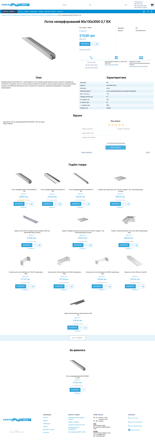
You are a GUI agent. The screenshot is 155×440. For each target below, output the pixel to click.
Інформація (33, 11)
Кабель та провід (73, 422)
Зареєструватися (86, 152)
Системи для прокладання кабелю (76, 418)
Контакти (60, 11)
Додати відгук (83, 49)
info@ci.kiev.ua (135, 430)
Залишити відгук (53, 200)
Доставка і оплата (50, 11)
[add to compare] (97, 44)
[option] (39, 48)
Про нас (20, 11)
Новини (26, 11)
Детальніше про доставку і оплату (138, 66)
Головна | (4, 15)
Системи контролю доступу (76, 425)
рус (126, 6)
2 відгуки (27, 200)
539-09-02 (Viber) (140, 7)
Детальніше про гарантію (111, 64)
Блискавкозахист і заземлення (74, 428)
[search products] (90, 5)
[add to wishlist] (93, 44)
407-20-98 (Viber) (140, 6)
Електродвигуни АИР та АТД (76, 432)
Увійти (148, 152)
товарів (79, 338)
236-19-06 (138, 4)
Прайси (41, 11)
